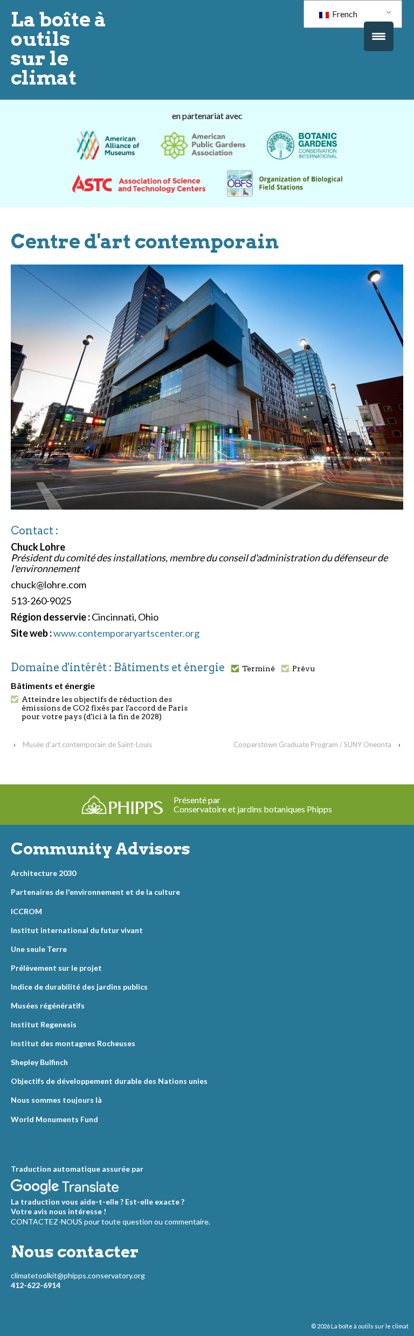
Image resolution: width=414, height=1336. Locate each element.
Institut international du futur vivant (77, 930)
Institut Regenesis (44, 1024)
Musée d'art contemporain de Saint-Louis (87, 744)
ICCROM (26, 911)
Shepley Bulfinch (39, 1062)
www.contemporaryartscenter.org (126, 633)
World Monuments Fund (54, 1119)
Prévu (303, 668)
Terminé (258, 668)
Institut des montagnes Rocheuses (73, 1043)
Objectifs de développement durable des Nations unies (109, 1081)
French (343, 14)
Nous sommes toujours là (56, 1099)
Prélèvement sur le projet (56, 967)
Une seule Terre (39, 949)
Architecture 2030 (43, 873)
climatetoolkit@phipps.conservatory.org (78, 1275)
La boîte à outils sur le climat (58, 48)
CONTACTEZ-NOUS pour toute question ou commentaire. (110, 1221)
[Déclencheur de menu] (379, 36)
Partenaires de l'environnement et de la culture (95, 891)
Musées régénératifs (48, 1005)
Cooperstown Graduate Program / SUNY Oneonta (312, 744)
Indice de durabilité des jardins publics (79, 986)
